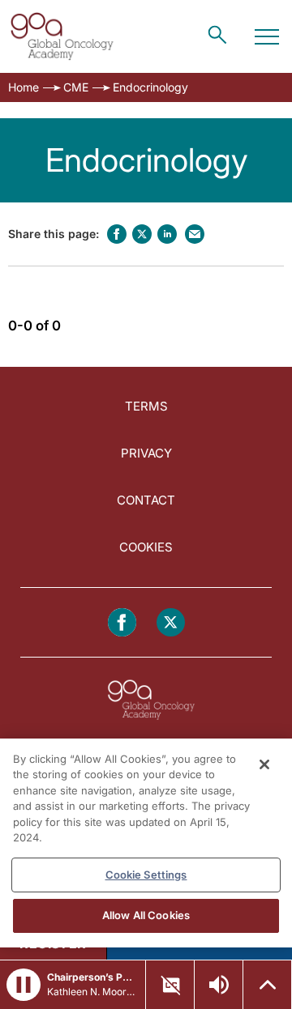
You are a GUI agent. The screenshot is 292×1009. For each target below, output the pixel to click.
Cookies (146, 547)
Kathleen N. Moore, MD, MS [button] (91, 992)
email (194, 234)
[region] (146, 843)
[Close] (264, 764)
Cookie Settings (146, 874)
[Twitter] (171, 622)
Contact (146, 500)
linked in (167, 234)
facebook (117, 234)
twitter (142, 234)
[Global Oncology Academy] (61, 36)
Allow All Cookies (146, 915)
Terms (146, 406)
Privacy (146, 453)
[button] (23, 984)
